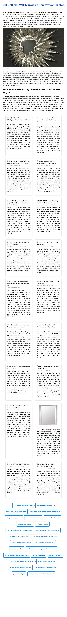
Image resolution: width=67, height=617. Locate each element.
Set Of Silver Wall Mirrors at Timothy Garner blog (33, 5)
